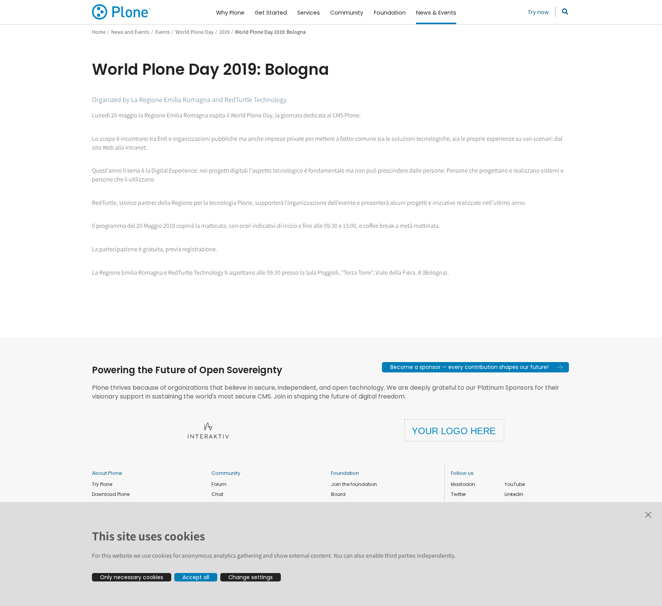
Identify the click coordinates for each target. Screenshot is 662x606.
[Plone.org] (122, 12)
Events (162, 32)
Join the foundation (354, 484)
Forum (218, 484)
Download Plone (110, 494)
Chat (217, 494)
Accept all (195, 577)
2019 (224, 32)
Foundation (345, 473)
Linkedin (514, 494)
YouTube (515, 484)
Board (338, 494)
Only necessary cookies (131, 577)
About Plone (107, 473)
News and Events (130, 32)
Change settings (250, 577)
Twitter (458, 494)
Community (225, 473)
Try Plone (102, 484)
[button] (475, 367)
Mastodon (463, 484)
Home (99, 32)
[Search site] (562, 12)
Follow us (462, 473)
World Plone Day (194, 32)
